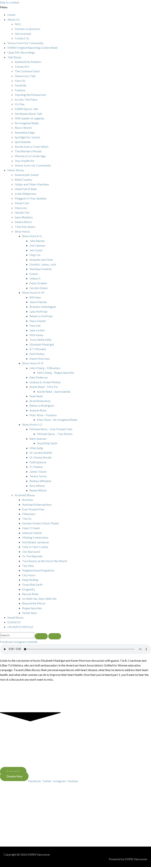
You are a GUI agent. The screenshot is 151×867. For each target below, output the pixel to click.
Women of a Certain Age (30, 156)
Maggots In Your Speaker (31, 198)
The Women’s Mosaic (28, 151)
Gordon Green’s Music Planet (40, 523)
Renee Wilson (38, 490)
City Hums (29, 575)
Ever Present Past (33, 509)
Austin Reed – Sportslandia (53, 391)
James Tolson (37, 471)
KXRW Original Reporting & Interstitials (32, 47)
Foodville (20, 85)
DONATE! (14, 622)
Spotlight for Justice (27, 137)
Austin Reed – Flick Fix (43, 386)
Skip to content (9, 2)
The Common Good (27, 71)
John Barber (37, 241)
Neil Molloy (37, 353)
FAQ (18, 24)
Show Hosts (22, 231)
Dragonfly (28, 589)
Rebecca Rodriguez (41, 405)
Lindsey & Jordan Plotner (45, 382)
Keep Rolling (30, 579)
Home (11, 14)
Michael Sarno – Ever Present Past (50, 429)
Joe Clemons (37, 245)
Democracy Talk (25, 76)
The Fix (26, 518)
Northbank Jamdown (35, 542)
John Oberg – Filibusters (44, 368)
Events (33, 273)
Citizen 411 (22, 66)
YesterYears (29, 613)
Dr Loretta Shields (40, 452)
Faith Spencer (38, 462)
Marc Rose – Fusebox (43, 415)
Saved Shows (15, 617)
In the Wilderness (25, 193)
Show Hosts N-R (32, 363)
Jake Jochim (37, 330)
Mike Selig (36, 448)
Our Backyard (31, 551)
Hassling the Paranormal (30, 94)
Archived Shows (25, 495)
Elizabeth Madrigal (41, 344)
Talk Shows (14, 57)
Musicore (21, 208)
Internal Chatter (32, 533)
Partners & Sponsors (27, 29)
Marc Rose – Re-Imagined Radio (57, 419)
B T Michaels (37, 349)
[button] (75, 7)
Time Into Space (25, 226)
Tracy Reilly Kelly (40, 339)
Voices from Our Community (25, 43)
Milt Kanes (36, 335)
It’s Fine (19, 104)
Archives (27, 499)
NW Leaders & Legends (29, 118)
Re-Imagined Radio (27, 123)
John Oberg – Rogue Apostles (55, 372)
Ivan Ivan (35, 325)
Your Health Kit (24, 160)
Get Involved (23, 33)
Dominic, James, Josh (42, 264)
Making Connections (35, 537)
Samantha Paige (25, 132)
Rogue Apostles (32, 608)
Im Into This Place (26, 99)
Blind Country (23, 179)
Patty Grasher (38, 283)
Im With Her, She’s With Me (39, 598)
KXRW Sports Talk (26, 109)
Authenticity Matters (28, 61)
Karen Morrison (39, 358)
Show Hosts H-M (33, 292)
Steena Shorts (23, 222)
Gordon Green (38, 288)
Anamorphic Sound (26, 174)
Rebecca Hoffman (41, 316)
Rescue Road (30, 594)
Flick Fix (20, 80)
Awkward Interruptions (37, 504)
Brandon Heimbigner (42, 306)
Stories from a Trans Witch (31, 146)
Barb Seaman (37, 438)
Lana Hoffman (38, 311)
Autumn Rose (37, 410)
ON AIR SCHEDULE (20, 627)
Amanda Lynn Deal (41, 259)
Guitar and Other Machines (32, 184)
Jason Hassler (38, 302)
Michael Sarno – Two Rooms (55, 434)
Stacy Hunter (37, 321)
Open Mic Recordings (21, 52)
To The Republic (32, 556)
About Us (13, 19)
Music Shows (15, 170)
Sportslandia (23, 142)
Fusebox (20, 90)
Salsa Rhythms (24, 217)
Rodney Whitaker (40, 481)
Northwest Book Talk (28, 113)
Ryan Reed (36, 396)
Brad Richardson (39, 401)
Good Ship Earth (47, 443)
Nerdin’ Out (22, 212)
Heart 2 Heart (31, 528)
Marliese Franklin (40, 269)
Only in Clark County (35, 546)
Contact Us (22, 38)
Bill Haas (35, 297)
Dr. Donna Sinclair (40, 457)
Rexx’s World (23, 127)
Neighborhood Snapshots (38, 570)
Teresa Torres (38, 476)
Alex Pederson (38, 377)
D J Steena (36, 466)
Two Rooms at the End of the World (44, 561)
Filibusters (29, 514)
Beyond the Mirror (34, 603)
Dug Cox (35, 254)
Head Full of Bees (26, 189)
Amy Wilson (37, 485)
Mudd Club (22, 203)
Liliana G (34, 278)
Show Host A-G (32, 236)
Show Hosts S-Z (32, 424)
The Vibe (28, 565)
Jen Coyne (35, 250)
